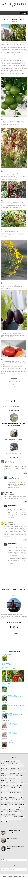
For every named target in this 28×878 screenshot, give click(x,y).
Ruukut (10, 807)
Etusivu (14, 589)
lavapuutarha (5, 785)
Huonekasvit (18, 763)
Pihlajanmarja (14, 799)
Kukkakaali (4, 780)
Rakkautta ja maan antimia (9, 695)
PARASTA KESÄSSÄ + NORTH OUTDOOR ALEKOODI (14, 724)
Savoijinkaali (19, 809)
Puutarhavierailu (13, 804)
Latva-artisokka (21, 783)
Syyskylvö (4, 814)
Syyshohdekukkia (12, 687)
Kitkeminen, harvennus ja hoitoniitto (16, 705)
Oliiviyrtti (12, 792)
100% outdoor (5, 722)
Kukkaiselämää (8, 492)
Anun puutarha (6, 686)
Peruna (22, 797)
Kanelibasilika (5, 768)
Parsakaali (4, 797)
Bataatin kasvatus (12, 838)
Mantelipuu (4, 790)
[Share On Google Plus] (12, 401)
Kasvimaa (12, 773)
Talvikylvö (15, 816)
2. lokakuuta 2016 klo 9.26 (9, 524)
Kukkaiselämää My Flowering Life (6, 664)
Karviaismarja (12, 770)
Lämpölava (4, 787)
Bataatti (12, 761)
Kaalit (16, 766)
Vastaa (25, 473)
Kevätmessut (4, 775)
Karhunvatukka (15, 768)
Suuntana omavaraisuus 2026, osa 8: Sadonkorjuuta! (16, 697)
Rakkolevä (22, 804)
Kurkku (11, 780)
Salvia (13, 809)
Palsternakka (5, 795)
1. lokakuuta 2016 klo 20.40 (9, 462)
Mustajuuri (4, 792)
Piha (7, 799)
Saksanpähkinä (5, 809)
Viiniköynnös (4, 821)
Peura (3, 799)
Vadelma (8, 819)
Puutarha (4, 804)
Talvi (19, 814)
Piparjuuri (4, 802)
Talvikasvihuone (5, 816)
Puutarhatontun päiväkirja (9, 669)
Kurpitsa (16, 780)
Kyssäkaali (13, 783)
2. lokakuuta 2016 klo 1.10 (13, 478)
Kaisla (21, 766)
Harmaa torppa (6, 704)
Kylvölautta (4, 783)
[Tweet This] (6, 401)
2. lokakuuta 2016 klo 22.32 (13, 545)
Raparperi (4, 807)
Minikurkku (18, 790)
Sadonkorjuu (17, 807)
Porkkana (11, 802)
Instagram (14, 386)
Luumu (21, 785)
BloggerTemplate (22, 876)
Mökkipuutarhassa (7, 713)
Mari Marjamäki (8, 522)
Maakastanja (12, 787)
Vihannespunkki (16, 819)
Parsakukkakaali (13, 797)
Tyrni (2, 819)
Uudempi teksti (5, 589)
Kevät (17, 773)
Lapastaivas (7, 461)
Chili (18, 761)
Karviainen (4, 770)
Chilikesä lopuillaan (6, 683)
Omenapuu (19, 792)
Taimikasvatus (12, 814)
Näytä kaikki (25, 749)
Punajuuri (18, 802)
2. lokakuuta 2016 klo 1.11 (13, 507)
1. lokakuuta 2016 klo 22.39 (9, 494)
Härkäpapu (4, 766)
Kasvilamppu (4, 773)
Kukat (18, 778)
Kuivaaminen (12, 778)
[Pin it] (14, 401)
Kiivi (11, 775)
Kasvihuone (10, 406)
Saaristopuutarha (14, 4)
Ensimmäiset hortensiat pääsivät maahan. (11, 666)
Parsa (17, 795)
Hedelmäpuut (5, 763)
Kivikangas (4, 778)
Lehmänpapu (14, 785)
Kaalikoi (11, 766)
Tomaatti (17, 406)
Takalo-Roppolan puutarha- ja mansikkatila (10, 740)
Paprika (12, 795)
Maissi (19, 787)
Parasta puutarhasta (7, 654)
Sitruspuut (9, 811)
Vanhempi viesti (22, 589)
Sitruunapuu (17, 811)
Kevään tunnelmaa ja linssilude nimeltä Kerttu (15, 715)
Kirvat (21, 775)
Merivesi (11, 790)
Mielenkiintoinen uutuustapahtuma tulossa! (15, 656)
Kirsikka (16, 775)
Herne (12, 763)
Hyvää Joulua (10, 742)
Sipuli (2, 811)
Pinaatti (21, 799)
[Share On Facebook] (9, 401)
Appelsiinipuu (5, 761)
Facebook (14, 384)
